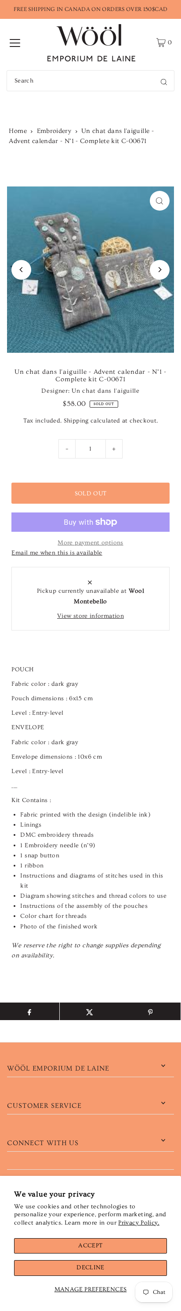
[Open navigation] (15, 43)
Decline (90, 1267)
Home (17, 131)
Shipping (76, 420)
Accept (90, 1245)
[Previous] (21, 269)
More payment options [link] (90, 542)
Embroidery (54, 131)
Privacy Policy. (138, 1222)
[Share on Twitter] (90, 1011)
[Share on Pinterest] (150, 1011)
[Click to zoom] (160, 201)
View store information (90, 616)
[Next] (160, 269)
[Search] (163, 80)
